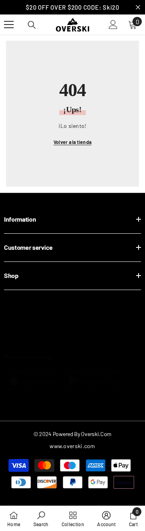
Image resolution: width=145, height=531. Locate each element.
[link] (41, 518)
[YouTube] (100, 341)
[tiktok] (76, 341)
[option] (72, 7)
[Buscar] (32, 25)
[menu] (9, 24)
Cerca (138, 7)
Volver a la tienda (72, 142)
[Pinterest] (52, 341)
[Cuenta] (113, 24)
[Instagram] (29, 341)
